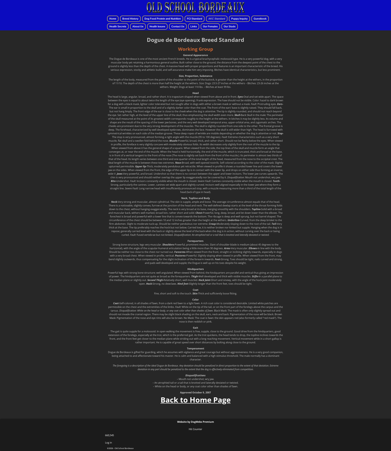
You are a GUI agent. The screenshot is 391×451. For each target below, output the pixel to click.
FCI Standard (194, 18)
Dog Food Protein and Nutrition (162, 18)
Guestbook (260, 18)
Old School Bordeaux (124, 448)
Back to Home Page (196, 400)
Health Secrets (117, 26)
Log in (108, 442)
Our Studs (230, 26)
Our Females (210, 26)
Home (112, 18)
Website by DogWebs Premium (195, 422)
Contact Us (177, 26)
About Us (137, 26)
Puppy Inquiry (239, 18)
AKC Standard (216, 18)
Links (193, 26)
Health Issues (157, 26)
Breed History (130, 18)
